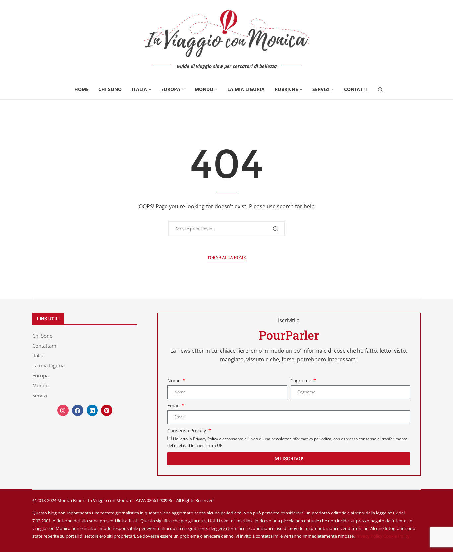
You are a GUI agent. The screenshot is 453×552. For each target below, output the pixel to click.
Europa (170, 89)
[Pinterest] (106, 410)
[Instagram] (63, 410)
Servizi (321, 89)
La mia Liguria (246, 89)
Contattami (45, 345)
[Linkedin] (92, 410)
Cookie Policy (396, 536)
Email (174, 405)
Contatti (355, 89)
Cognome (302, 380)
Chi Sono (110, 89)
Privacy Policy (369, 536)
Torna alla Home (226, 257)
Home (81, 89)
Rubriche (286, 89)
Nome (174, 380)
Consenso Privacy (187, 430)
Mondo (204, 89)
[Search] (380, 89)
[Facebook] (77, 410)
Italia (139, 89)
